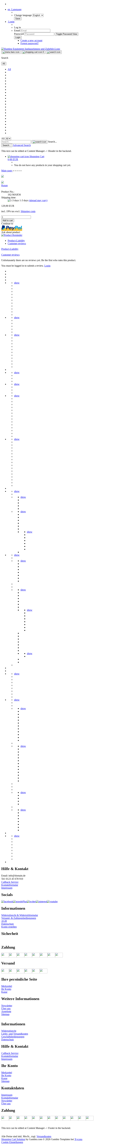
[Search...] (39, 142)
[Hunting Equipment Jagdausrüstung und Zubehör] (30, 48)
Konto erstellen (9, 926)
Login (47, 265)
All (9, 69)
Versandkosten (44, 1136)
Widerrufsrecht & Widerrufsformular (19, 915)
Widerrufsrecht (8, 1030)
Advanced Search (22, 145)
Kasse (4, 992)
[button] (14, 9)
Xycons (78, 1139)
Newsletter (6, 1005)
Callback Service (9, 882)
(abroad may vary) (38, 200)
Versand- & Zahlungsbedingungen (18, 918)
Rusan (4, 185)
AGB (4, 921)
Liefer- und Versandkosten (14, 1033)
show (17, 282)
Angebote (6, 1011)
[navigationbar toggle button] (11, 52)
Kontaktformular (9, 885)
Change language (23, 15)
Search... (52, 141)
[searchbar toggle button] (54, 52)
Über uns (6, 1008)
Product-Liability (16, 240)
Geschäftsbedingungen (12, 1036)
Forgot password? (29, 43)
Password (19, 33)
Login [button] (11, 21)
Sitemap (5, 1014)
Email (17, 30)
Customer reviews (17, 243)
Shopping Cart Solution (13, 1139)
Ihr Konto (6, 989)
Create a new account (31, 40)
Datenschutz (7, 923)
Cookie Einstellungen (12, 1142)
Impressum (6, 887)
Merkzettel (6, 986)
